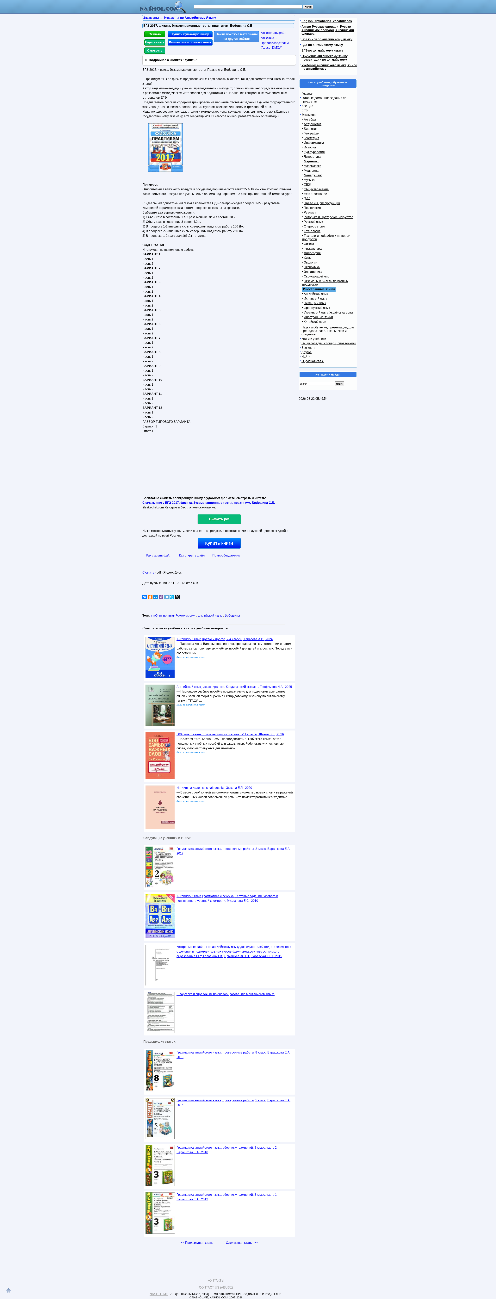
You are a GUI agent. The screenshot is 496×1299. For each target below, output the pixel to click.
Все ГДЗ (307, 106)
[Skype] (172, 597)
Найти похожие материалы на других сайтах (237, 36)
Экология (310, 262)
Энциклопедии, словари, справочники (328, 343)
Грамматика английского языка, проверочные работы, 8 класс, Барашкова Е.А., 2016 (234, 1055)
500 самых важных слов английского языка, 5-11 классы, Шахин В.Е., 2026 (230, 734)
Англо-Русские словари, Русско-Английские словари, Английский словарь (327, 30)
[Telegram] (166, 597)
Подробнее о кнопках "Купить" (173, 60)
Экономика (312, 267)
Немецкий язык (315, 303)
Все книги (308, 347)
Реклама (310, 212)
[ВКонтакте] (144, 597)
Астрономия (312, 124)
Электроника (313, 271)
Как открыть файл (273, 32)
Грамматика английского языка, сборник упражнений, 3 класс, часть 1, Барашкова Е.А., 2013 (227, 1197)
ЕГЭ (304, 110)
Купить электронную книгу (190, 42)
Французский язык (317, 307)
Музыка (309, 180)
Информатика (314, 142)
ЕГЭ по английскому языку (322, 50)
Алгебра (310, 119)
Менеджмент (313, 175)
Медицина (311, 170)
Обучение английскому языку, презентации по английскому (324, 57)
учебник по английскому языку (173, 615)
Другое (306, 352)
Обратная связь (312, 361)
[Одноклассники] (150, 597)
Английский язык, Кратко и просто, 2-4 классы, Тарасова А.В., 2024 (225, 639)
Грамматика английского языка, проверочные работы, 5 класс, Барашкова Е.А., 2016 (234, 1103)
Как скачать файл (158, 555)
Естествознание (315, 194)
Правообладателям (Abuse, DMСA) (275, 45)
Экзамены (308, 114)
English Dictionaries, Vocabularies (326, 21)
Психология (312, 207)
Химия (308, 257)
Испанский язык (315, 298)
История (310, 147)
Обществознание (316, 189)
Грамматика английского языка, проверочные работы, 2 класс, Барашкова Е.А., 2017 (234, 851)
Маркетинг (311, 161)
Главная (307, 93)
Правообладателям (226, 555)
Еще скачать (154, 42)
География (311, 133)
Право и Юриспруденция (322, 203)
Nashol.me (159, 1294)
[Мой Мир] (155, 597)
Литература (312, 156)
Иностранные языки (318, 317)
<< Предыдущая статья (197, 1242)
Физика (309, 244)
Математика (312, 166)
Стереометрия (314, 226)
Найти (305, 356)
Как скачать (269, 38)
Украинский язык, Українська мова (328, 312)
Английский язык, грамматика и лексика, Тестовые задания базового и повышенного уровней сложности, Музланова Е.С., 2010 (227, 898)
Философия (312, 253)
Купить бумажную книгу (190, 34)
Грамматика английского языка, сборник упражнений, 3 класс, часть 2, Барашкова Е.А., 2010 (227, 1150)
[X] (177, 597)
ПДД (307, 198)
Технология (312, 231)
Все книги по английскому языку (326, 39)
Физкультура (313, 248)
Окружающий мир (316, 276)
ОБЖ (307, 184)
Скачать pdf (219, 519)
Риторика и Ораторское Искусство (328, 217)
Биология (311, 128)
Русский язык (313, 221)
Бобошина (232, 615)
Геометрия (311, 138)
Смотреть (155, 50)
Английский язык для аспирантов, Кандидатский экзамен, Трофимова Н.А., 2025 (234, 686)
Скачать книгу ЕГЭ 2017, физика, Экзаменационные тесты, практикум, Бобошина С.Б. (208, 502)
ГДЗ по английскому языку (322, 45)
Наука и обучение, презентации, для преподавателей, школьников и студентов (327, 331)
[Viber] (161, 597)
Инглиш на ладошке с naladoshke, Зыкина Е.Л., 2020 (214, 787)
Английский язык (316, 293)
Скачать (155, 34)
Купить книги (219, 543)
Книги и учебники (313, 338)
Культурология (314, 152)
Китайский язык (315, 321)
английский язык (210, 615)
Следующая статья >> (242, 1242)
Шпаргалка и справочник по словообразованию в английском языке (226, 994)
